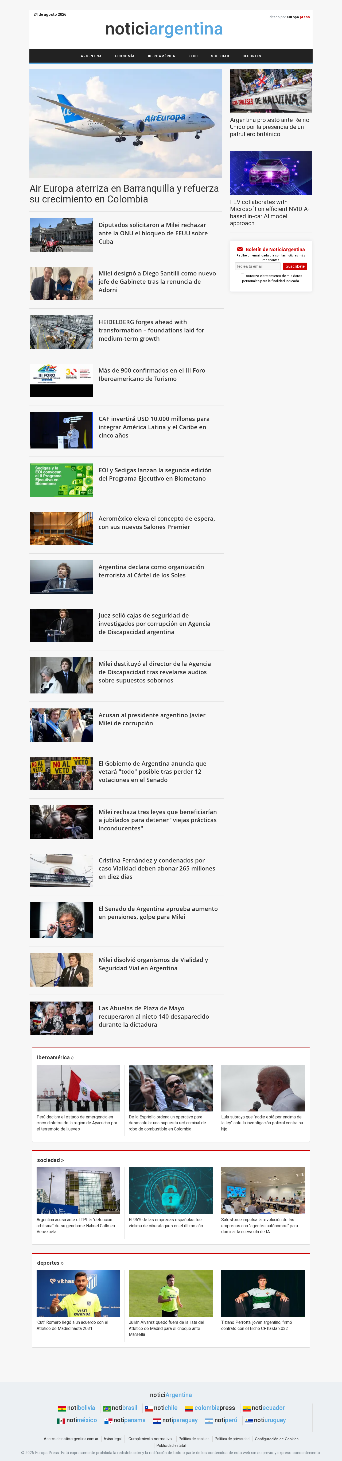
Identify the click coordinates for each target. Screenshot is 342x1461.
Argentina (91, 56)
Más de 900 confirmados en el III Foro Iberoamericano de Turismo (152, 374)
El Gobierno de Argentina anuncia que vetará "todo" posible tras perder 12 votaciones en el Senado (153, 771)
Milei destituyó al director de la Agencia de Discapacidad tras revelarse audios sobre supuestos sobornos (155, 671)
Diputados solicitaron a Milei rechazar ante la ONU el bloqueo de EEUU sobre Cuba (153, 233)
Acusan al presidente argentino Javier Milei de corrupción (152, 719)
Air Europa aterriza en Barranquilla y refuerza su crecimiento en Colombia (124, 194)
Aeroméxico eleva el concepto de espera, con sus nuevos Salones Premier (157, 522)
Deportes (252, 56)
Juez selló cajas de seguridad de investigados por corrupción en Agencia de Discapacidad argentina (155, 623)
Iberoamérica (161, 56)
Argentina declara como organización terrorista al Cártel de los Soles (151, 571)
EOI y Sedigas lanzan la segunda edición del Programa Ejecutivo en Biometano (155, 474)
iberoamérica (53, 1057)
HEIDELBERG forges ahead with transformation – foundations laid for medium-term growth (151, 330)
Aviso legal (113, 1439)
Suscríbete (295, 266)
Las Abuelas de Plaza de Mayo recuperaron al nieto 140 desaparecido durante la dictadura (154, 1016)
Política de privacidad (232, 1439)
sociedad (48, 1160)
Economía (125, 56)
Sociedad (220, 56)
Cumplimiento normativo (150, 1439)
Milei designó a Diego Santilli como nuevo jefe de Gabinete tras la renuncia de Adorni (157, 281)
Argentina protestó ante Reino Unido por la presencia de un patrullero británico (269, 127)
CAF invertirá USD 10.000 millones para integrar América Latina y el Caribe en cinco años (154, 427)
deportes (48, 1263)
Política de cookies (194, 1439)
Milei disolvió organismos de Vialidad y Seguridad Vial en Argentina (153, 964)
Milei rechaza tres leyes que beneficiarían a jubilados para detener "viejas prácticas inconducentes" (158, 820)
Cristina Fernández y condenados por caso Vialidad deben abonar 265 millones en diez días (157, 868)
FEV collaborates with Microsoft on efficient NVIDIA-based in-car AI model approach (270, 213)
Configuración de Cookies (276, 1439)
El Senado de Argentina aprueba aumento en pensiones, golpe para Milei (158, 912)
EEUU (193, 56)
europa (298, 17)
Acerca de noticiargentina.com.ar (71, 1439)
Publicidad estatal (171, 1445)
